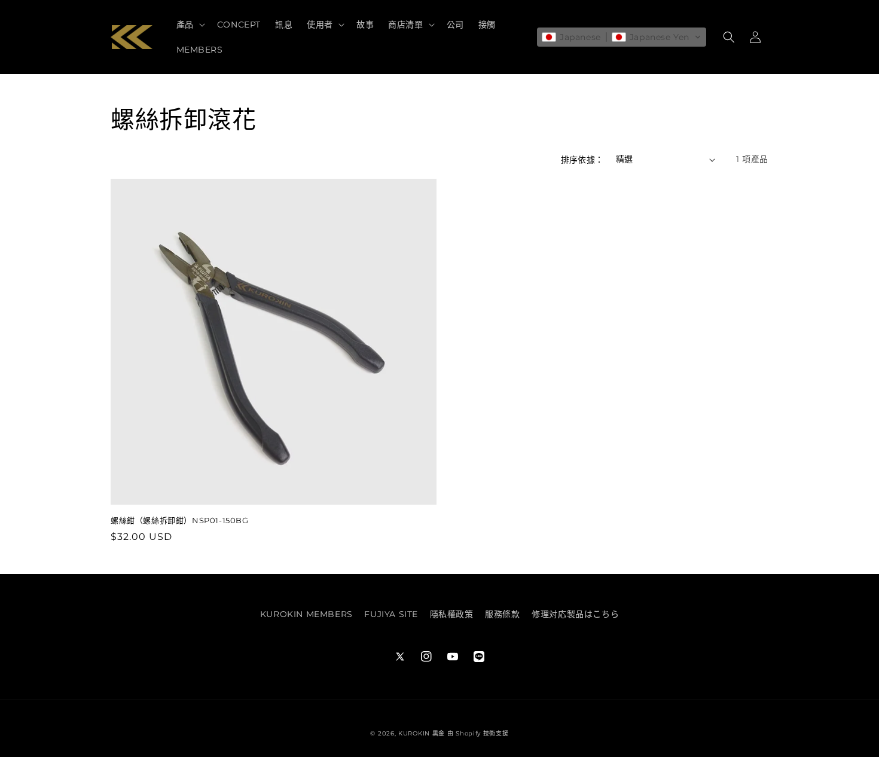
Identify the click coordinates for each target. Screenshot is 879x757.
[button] (189, 24)
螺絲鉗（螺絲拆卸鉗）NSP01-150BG (180, 520)
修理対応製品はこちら (575, 614)
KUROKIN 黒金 (421, 733)
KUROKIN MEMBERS (306, 614)
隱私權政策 (452, 614)
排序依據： (582, 159)
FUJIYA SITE (391, 614)
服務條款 (502, 614)
